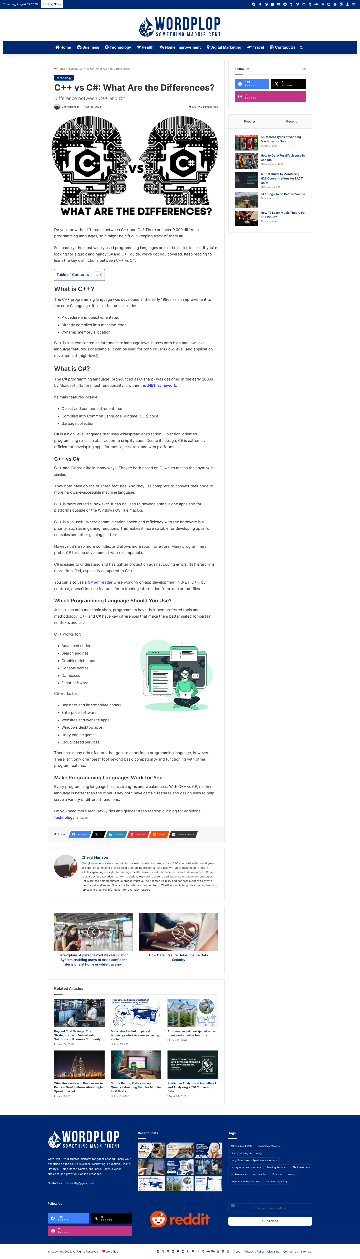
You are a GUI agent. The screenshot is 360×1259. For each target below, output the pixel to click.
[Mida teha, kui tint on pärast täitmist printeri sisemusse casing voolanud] (136, 1013)
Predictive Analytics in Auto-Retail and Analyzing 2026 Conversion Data (192, 1087)
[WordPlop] (180, 27)
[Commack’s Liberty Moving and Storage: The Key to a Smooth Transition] (151, 1150)
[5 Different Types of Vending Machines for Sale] (246, 142)
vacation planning (276, 1181)
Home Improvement (182, 47)
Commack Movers (269, 1146)
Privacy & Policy (254, 1251)
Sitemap (306, 1251)
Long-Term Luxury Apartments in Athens (254, 1160)
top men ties (259, 1174)
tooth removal (239, 1174)
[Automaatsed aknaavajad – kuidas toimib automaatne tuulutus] (193, 1013)
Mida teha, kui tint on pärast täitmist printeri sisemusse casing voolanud (135, 1035)
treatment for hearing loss (245, 1181)
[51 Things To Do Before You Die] (246, 200)
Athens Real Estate (241, 1146)
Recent (291, 121)
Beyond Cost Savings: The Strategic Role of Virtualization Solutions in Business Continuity (77, 1035)
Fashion (73, 68)
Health (147, 47)
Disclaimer (273, 1251)
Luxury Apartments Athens (246, 1167)
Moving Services (277, 1167)
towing (291, 1174)
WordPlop (112, 1251)
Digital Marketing (225, 47)
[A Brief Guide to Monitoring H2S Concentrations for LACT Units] (246, 180)
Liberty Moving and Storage (247, 1153)
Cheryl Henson (70, 106)
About (237, 1251)
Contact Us (284, 47)
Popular (249, 121)
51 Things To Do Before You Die (283, 194)
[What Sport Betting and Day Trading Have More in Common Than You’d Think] (151, 1167)
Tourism (277, 1174)
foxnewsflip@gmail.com (79, 1183)
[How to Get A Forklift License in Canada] (246, 161)
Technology (120, 47)
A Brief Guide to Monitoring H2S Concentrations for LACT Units (282, 178)
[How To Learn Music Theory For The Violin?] (246, 218)
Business (90, 47)
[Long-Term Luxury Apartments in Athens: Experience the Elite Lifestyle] (179, 1150)
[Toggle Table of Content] (95, 274)
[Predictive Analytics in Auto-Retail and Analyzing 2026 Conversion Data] (193, 1064)
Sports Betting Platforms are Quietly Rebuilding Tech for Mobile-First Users (136, 1087)
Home (65, 47)
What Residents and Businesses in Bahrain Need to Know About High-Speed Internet (79, 1087)
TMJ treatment (301, 1167)
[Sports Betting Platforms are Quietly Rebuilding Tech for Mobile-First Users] (136, 1064)
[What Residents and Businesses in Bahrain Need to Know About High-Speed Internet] (79, 1064)
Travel (258, 47)
